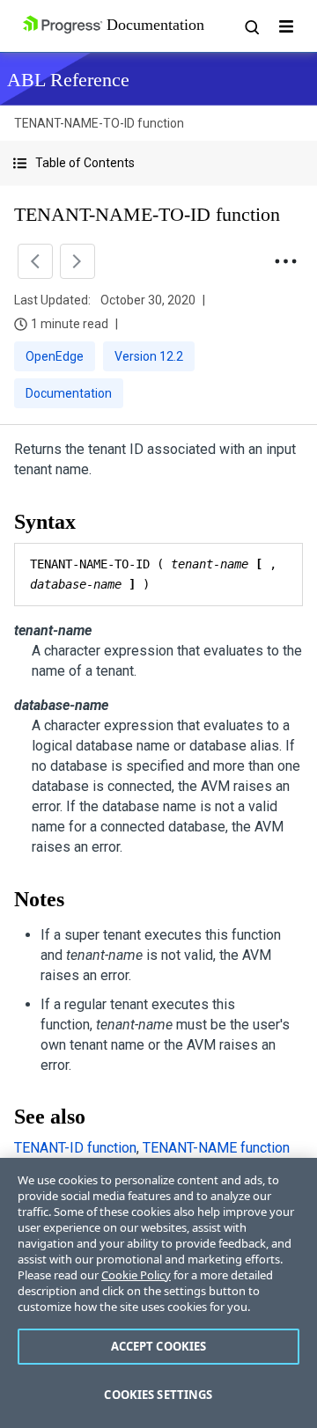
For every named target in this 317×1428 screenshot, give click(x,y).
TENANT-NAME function (216, 1147)
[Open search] (251, 26)
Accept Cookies (159, 1346)
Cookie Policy (136, 1275)
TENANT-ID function (75, 1147)
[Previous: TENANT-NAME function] (35, 261)
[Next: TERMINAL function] (77, 261)
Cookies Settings (158, 1394)
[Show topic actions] (285, 261)
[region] (158, 1293)
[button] (158, 163)
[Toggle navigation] (286, 26)
